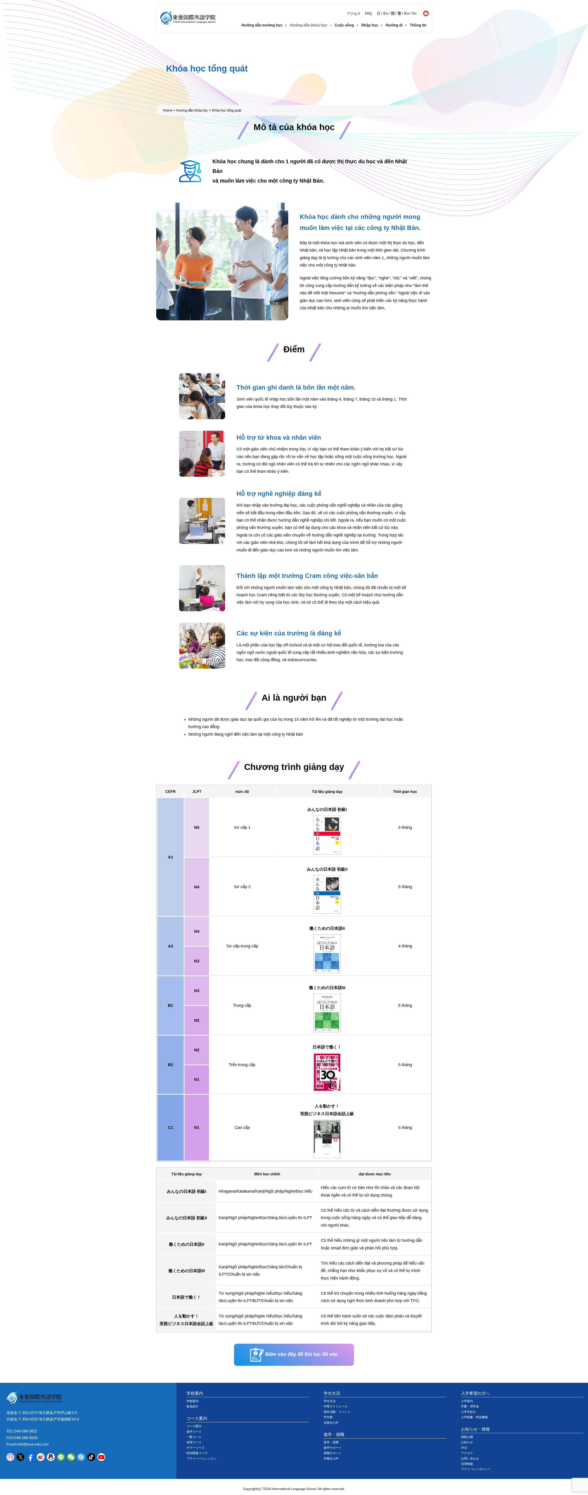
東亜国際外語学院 (187, 18)
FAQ (368, 13)
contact (426, 13)
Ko (406, 13)
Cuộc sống (344, 25)
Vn (414, 13)
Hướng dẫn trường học (262, 25)
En (385, 13)
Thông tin (418, 25)
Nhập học (369, 25)
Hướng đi (394, 25)
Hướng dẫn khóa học (308, 25)
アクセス (354, 13)
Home (167, 110)
